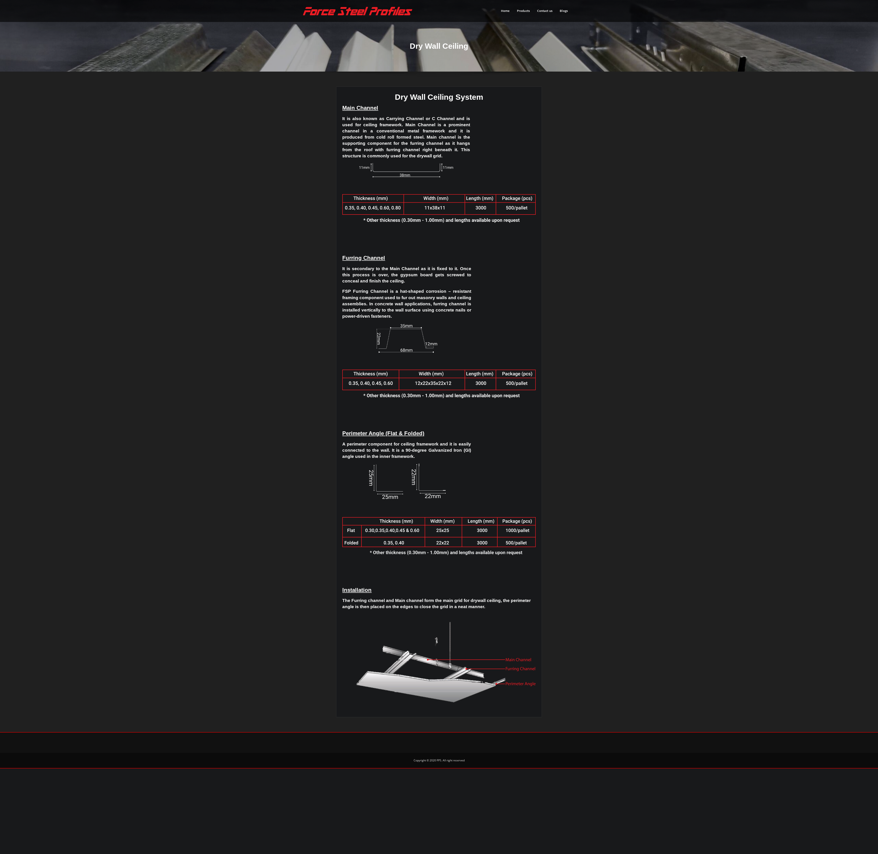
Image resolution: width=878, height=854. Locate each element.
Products (523, 11)
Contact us (544, 11)
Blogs (564, 11)
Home (505, 11)
